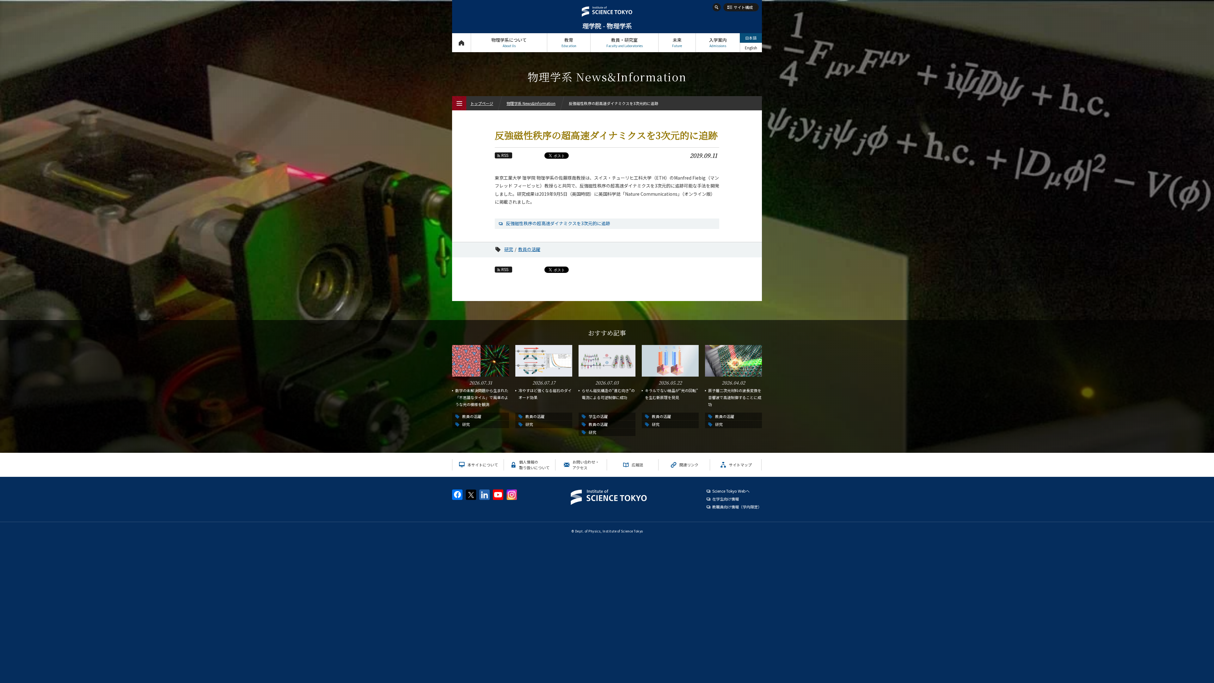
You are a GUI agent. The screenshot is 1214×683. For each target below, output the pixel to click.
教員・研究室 (624, 42)
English (751, 47)
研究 (508, 249)
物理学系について (509, 42)
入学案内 (718, 42)
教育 (568, 42)
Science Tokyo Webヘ (731, 491)
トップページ (461, 42)
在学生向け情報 (725, 498)
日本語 (751, 37)
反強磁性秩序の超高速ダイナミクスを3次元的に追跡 (558, 223)
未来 (677, 42)
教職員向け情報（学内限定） (737, 506)
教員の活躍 (529, 249)
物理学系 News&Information (530, 103)
